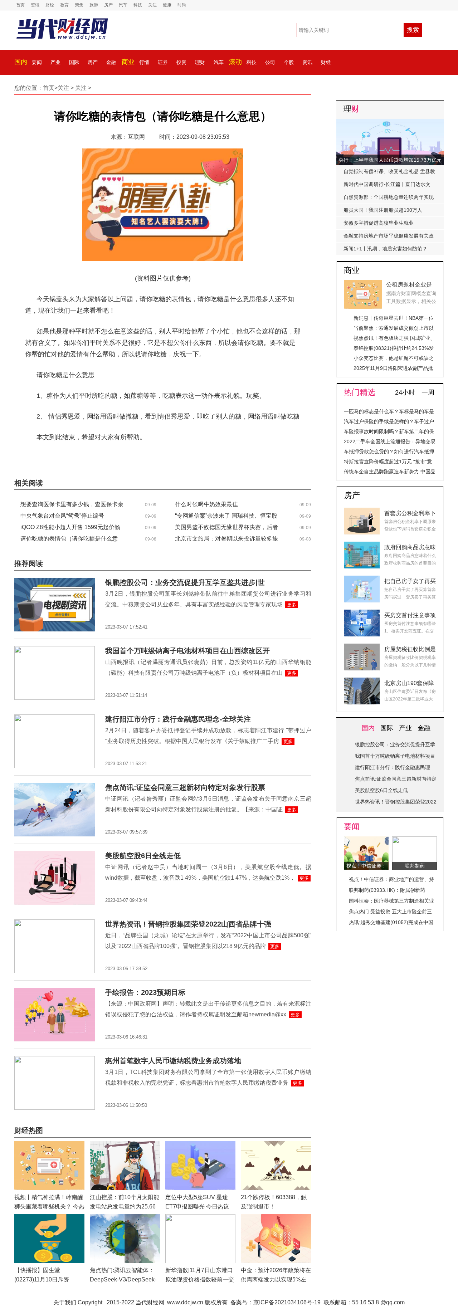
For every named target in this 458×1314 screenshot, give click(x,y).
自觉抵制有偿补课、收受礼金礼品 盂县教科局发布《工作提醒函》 (389, 173)
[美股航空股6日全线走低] (54, 855)
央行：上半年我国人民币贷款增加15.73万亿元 (390, 160)
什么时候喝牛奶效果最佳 (206, 504)
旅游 (93, 5)
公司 (270, 62)
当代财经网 (150, 1302)
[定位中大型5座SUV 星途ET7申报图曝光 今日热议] (200, 1145)
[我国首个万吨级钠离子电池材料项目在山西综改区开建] (54, 650)
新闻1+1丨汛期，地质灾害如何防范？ (385, 248)
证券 (163, 62)
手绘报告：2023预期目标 (145, 992)
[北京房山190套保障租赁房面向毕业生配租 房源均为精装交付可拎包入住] (362, 682)
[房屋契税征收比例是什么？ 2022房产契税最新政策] (362, 648)
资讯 (35, 5)
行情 (144, 62)
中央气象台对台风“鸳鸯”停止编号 (62, 516)
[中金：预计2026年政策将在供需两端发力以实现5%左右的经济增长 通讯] (276, 1218)
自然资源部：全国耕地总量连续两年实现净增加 (389, 199)
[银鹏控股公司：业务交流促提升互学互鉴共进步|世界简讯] (54, 582)
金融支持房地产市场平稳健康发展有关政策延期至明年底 (389, 237)
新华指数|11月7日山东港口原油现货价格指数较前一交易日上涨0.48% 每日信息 (199, 1279)
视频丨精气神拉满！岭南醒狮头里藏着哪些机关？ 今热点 (49, 1206)
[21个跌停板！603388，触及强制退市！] (276, 1145)
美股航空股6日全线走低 (143, 856)
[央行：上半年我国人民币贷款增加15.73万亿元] (390, 123)
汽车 (123, 5)
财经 (49, 5)
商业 (128, 61)
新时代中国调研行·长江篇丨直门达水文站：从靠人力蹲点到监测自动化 (387, 186)
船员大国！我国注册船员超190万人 (383, 210)
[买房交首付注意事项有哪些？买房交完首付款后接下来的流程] (362, 614)
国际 (74, 62)
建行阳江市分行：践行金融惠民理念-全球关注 (178, 719)
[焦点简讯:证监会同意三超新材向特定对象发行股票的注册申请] (54, 787)
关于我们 (64, 1302)
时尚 (181, 5)
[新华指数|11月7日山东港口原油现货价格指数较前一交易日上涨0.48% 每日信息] (200, 1218)
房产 (108, 5)
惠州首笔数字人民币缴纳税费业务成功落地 (173, 1061)
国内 (20, 61)
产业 (55, 62)
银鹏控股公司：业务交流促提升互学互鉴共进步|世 (185, 582)
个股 (289, 62)
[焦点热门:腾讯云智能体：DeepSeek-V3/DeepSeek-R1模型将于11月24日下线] (125, 1218)
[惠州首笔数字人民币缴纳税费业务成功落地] (54, 1060)
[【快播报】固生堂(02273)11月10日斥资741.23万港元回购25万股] (49, 1218)
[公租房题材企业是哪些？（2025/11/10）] (363, 284)
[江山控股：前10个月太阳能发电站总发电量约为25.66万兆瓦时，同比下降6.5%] (125, 1145)
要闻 (37, 62)
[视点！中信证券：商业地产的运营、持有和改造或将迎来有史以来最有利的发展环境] (366, 840)
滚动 (235, 61)
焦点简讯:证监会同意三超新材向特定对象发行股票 (185, 787)
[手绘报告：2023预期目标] (54, 992)
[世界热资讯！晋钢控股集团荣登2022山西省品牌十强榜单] (54, 923)
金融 (111, 62)
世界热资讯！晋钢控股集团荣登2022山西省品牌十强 (188, 924)
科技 (137, 5)
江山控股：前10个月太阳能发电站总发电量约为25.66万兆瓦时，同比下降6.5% (124, 1206)
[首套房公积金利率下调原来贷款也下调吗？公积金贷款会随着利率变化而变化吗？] (362, 512)
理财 (200, 62)
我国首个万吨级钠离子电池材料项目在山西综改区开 (187, 651)
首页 (20, 5)
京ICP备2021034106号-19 (287, 1302)
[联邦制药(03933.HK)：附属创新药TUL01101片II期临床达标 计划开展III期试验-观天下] (414, 840)
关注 (152, 5)
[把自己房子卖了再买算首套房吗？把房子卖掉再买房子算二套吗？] (362, 580)
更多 (291, 604)
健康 (167, 5)
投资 (181, 62)
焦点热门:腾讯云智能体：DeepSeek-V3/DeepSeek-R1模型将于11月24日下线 (123, 1279)
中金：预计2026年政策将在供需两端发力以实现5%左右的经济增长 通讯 (276, 1279)
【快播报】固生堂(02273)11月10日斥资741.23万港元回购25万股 (46, 1279)
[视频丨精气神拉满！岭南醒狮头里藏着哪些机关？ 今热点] (49, 1145)
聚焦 (79, 5)
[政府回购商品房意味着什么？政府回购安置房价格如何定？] (362, 546)
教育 (64, 5)
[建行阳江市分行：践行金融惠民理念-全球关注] (54, 718)
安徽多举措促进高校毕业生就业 (379, 223)
